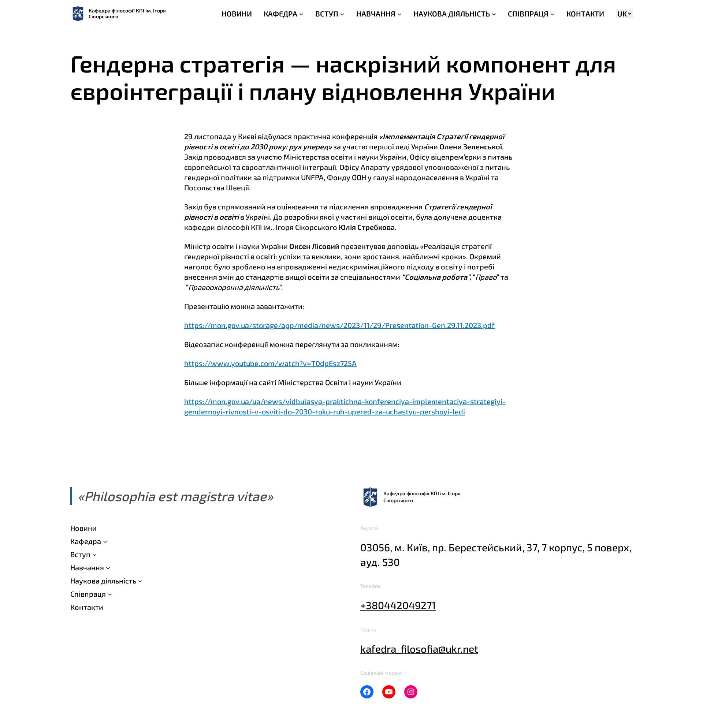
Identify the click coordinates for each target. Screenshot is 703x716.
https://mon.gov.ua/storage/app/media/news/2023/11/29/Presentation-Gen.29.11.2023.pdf (339, 325)
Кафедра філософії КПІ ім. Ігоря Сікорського (127, 13)
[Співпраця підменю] (110, 594)
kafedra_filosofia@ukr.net (419, 648)
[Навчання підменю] (108, 567)
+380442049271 (398, 605)
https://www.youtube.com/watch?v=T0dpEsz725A (270, 363)
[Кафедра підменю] (105, 541)
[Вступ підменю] (94, 554)
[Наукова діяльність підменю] (140, 580)
